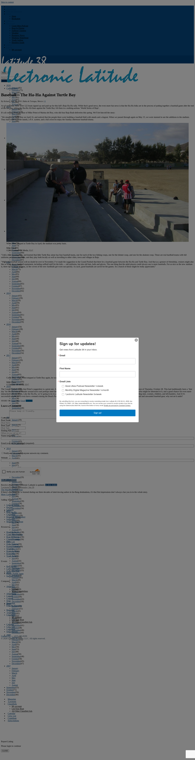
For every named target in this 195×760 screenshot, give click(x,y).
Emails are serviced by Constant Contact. (117, 405)
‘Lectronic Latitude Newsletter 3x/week (83, 394)
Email (62, 355)
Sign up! (97, 413)
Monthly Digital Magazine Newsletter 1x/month (87, 390)
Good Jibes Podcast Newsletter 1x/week (84, 386)
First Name (65, 368)
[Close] (136, 340)
